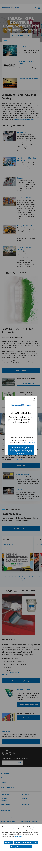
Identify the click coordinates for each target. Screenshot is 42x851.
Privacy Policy (18, 837)
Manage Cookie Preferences (21, 847)
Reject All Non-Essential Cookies (25, 842)
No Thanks (21, 459)
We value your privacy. (28, 442)
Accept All (8, 842)
